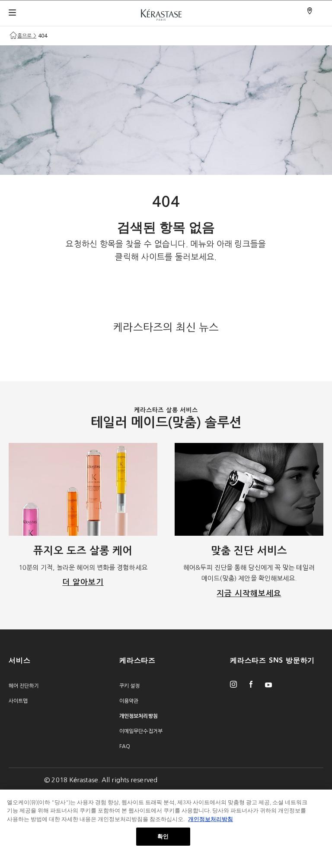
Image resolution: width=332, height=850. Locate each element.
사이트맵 (18, 701)
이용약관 (128, 701)
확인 (163, 836)
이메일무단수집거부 (141, 731)
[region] (166, 820)
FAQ (124, 746)
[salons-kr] (310, 11)
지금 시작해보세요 (249, 593)
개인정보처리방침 (210, 819)
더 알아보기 (82, 582)
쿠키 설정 (129, 686)
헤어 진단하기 (24, 686)
